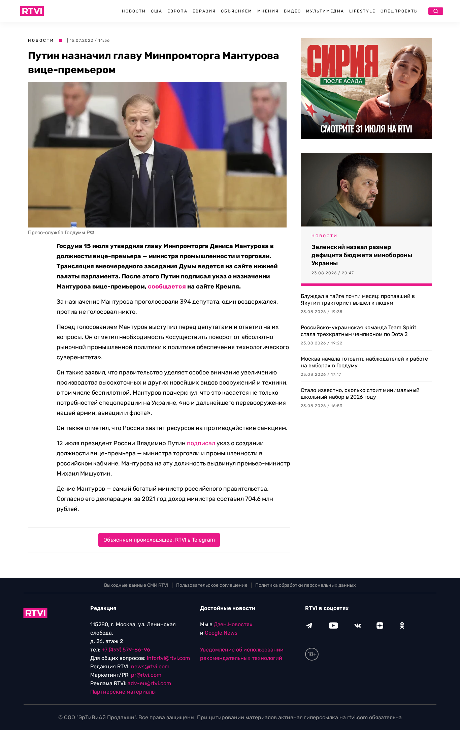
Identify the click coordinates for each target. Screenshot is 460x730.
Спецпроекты (399, 11)
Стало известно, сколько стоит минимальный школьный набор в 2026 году (360, 393)
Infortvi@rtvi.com (168, 658)
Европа (177, 11)
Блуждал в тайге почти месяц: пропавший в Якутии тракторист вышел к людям (358, 299)
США (156, 11)
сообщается (167, 286)
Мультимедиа (325, 11)
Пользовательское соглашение (212, 585)
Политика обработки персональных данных (305, 585)
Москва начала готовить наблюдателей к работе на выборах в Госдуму (364, 362)
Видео (292, 11)
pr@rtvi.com (146, 675)
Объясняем (236, 11)
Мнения (268, 11)
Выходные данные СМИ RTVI (136, 585)
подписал (201, 443)
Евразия (204, 11)
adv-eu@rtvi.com (149, 683)
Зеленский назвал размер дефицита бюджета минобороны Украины (361, 255)
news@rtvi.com (150, 666)
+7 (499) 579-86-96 (126, 649)
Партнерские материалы (123, 692)
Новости (134, 11)
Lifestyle (362, 11)
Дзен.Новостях (233, 624)
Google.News (221, 633)
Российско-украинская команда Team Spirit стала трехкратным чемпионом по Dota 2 (358, 330)
